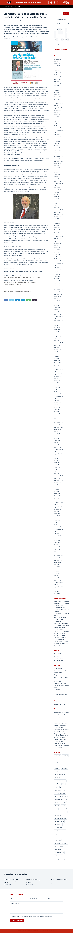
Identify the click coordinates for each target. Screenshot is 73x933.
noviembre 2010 (58, 476)
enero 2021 (57, 205)
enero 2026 (57, 74)
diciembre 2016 (58, 314)
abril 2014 (56, 385)
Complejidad (57, 681)
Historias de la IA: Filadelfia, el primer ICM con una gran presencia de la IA (61, 603)
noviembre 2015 (58, 343)
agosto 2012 (57, 429)
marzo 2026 (57, 70)
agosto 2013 (57, 403)
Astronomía (57, 758)
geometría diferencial (60, 793)
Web (48, 898)
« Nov (55, 45)
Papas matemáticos (59, 646)
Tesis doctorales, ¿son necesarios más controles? (61, 745)
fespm (56, 787)
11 (59, 33)
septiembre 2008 (58, 533)
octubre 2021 (57, 185)
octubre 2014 (57, 372)
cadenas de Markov (59, 765)
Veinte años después (59, 635)
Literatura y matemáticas (61, 812)
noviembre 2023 (58, 130)
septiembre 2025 (58, 81)
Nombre (13, 898)
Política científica (62, 837)
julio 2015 (56, 352)
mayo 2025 (57, 90)
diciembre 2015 (58, 340)
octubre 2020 (57, 212)
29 (68, 39)
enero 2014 (57, 391)
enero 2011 (57, 471)
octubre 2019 (57, 238)
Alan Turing (57, 755)
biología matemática (60, 762)
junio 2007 (57, 567)
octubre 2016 (57, 318)
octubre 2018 (57, 265)
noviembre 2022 (58, 156)
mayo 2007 (57, 569)
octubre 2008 (57, 531)
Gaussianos (57, 689)
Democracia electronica (60, 683)
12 (61, 33)
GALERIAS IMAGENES (59, 704)
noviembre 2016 (58, 316)
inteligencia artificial (63, 809)
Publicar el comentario (17, 920)
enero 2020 (57, 232)
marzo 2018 (57, 281)
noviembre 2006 (58, 582)
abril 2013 (56, 411)
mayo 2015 (57, 356)
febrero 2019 (57, 256)
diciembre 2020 (58, 207)
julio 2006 (56, 591)
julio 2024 (56, 112)
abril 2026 (56, 68)
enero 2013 (57, 418)
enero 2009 (57, 524)
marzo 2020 (57, 227)
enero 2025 (57, 99)
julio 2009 (56, 511)
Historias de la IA (59, 799)
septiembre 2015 (58, 347)
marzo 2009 (57, 520)
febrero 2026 (57, 72)
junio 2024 (57, 114)
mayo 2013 (57, 409)
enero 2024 (57, 125)
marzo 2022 (57, 174)
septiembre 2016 (58, 320)
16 (55, 36)
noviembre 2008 (58, 529)
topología (57, 859)
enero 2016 (57, 338)
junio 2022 (57, 168)
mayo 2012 (57, 436)
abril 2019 (56, 252)
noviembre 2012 (58, 422)
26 (61, 39)
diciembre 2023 (58, 128)
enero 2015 (57, 365)
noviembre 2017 (58, 290)
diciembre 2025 (58, 77)
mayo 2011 (57, 462)
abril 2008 (56, 544)
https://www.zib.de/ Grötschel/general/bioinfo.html (17, 291)
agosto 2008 (57, 536)
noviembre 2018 (58, 263)
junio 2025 (57, 88)
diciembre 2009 (58, 500)
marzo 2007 (57, 573)
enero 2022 (57, 179)
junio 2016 (57, 327)
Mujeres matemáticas (60, 834)
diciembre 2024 (58, 101)
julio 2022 (56, 165)
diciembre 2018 (58, 261)
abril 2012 (56, 438)
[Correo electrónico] (34, 300)
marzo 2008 (57, 547)
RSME (56, 846)
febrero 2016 (57, 336)
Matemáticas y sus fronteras (28, 2)
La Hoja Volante (58, 658)
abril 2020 (56, 225)
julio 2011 (56, 458)
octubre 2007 (57, 558)
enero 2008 (57, 551)
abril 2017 (56, 305)
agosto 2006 (57, 589)
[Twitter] (51, 2)
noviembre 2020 (58, 210)
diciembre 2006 (58, 580)
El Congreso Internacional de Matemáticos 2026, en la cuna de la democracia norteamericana (61, 626)
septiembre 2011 (58, 454)
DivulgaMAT (57, 654)
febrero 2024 (57, 123)
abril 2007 (56, 571)
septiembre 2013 (58, 400)
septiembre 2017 (58, 294)
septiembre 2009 (58, 507)
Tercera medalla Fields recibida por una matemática (60, 619)
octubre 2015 (57, 345)
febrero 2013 (57, 416)
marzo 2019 (57, 254)
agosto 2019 (57, 243)
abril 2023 (56, 145)
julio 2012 (56, 431)
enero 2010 (57, 498)
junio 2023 (57, 141)
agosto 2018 (57, 270)
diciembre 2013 (58, 394)
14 (66, 33)
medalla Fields (58, 824)
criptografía (64, 768)
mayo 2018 (57, 276)
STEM (61, 846)
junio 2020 (57, 221)
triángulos (64, 859)
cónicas (57, 771)
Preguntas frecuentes (32, 931)
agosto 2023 (57, 137)
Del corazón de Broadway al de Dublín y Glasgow (61, 632)
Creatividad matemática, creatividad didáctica (60, 638)
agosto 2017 (57, 296)
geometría (62, 787)
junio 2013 (57, 407)
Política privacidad (43, 931)
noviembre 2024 (58, 103)
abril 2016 (56, 332)
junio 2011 (57, 460)
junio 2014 (57, 380)
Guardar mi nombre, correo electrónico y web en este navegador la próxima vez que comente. (32, 916)
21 (66, 36)
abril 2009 (56, 518)
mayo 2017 (57, 303)
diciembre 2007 (58, 553)
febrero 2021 (57, 203)
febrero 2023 (57, 150)
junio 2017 (57, 301)
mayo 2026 (57, 66)
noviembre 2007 (58, 555)
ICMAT (63, 805)
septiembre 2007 (58, 560)
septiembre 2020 (58, 214)
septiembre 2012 (58, 427)
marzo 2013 (57, 414)
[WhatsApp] (28, 300)
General (32, 20)
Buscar (66, 13)
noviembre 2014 (58, 369)
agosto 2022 (57, 163)
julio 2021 (56, 192)
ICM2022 (64, 802)
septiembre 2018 (58, 267)
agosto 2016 (57, 323)
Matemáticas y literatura (60, 818)
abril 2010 (56, 491)
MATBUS (56, 692)
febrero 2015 (57, 363)
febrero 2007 (57, 575)
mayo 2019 (57, 250)
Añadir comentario (15, 903)
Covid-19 (57, 768)
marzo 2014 (57, 387)
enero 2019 (57, 258)
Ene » (59, 45)
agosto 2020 (57, 216)
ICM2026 (57, 805)
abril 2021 (56, 199)
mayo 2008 (57, 542)
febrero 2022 (57, 176)
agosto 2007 (57, 562)
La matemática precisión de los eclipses (61, 614)
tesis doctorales (58, 855)
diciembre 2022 (58, 154)
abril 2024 (56, 119)
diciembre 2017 (58, 287)
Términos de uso (22, 931)
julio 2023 (56, 139)
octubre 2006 (57, 584)
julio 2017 (56, 298)
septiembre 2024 (58, 108)
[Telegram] (23, 300)
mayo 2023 (57, 143)
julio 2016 (56, 325)
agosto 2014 (57, 376)
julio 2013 (56, 405)
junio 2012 (57, 434)
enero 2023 (57, 152)
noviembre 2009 (58, 502)
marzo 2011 (57, 467)
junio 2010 (57, 487)
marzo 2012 (57, 440)
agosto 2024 (57, 110)
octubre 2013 (57, 398)
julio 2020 (56, 219)
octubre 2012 (57, 425)
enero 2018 (57, 285)
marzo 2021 (57, 201)
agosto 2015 (57, 349)
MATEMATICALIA (58, 660)
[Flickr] (55, 2)
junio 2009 (57, 513)
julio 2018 (56, 272)
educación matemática (60, 780)
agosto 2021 (57, 190)
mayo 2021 (57, 196)
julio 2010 (56, 485)
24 (57, 39)
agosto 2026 (57, 59)
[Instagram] (58, 2)
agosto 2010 (57, 482)
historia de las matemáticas (61, 796)
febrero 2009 (57, 522)
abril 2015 (56, 358)
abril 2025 (56, 92)
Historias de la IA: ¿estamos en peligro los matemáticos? (61, 642)
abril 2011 (56, 465)
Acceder (56, 864)
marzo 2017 (57, 307)
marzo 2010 (57, 493)
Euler (63, 784)
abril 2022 (56, 172)
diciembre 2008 (58, 527)
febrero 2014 (57, 389)
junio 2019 (57, 247)
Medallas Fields (58, 827)
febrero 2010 (57, 496)
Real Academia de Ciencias (61, 843)
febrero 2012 (57, 442)
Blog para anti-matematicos (61, 675)
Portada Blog (16, 6)
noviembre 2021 (58, 183)
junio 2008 (57, 540)
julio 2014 (56, 378)
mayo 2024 (57, 117)
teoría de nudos (58, 849)
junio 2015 (57, 354)
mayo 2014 (57, 383)
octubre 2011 (57, 451)
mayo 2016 (57, 329)
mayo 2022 (57, 170)
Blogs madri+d (8, 6)
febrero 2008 (57, 549)
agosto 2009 (57, 509)
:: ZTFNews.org (58, 668)
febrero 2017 (57, 309)
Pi (55, 837)
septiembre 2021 (58, 188)
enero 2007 (57, 578)
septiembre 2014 (58, 374)
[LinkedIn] (17, 300)
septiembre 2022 (58, 161)
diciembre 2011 (58, 447)
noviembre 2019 (58, 236)
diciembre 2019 (58, 234)
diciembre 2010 (58, 473)
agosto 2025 (57, 83)
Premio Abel (58, 840)
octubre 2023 (57, 132)
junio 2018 (57, 274)
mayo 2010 (57, 489)
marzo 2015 (57, 360)
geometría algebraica (60, 790)
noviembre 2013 (58, 396)
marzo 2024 (57, 121)
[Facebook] (48, 2)
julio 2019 (56, 245)
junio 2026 (57, 63)
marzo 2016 (57, 334)
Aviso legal (52, 931)
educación (57, 777)
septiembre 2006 (58, 587)
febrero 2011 (57, 469)
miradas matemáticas (60, 830)
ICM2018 (57, 802)
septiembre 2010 (58, 480)
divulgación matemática (60, 774)
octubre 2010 (57, 478)
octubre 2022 (57, 159)
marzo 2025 (57, 94)
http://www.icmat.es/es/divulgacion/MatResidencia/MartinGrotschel (22, 277)
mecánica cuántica (59, 821)
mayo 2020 (57, 223)
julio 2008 (56, 538)
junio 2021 (57, 194)
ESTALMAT (57, 656)
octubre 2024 (57, 105)
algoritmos (65, 755)
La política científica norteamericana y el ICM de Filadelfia (61, 609)
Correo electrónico (34, 898)
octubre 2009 (57, 505)
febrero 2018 (57, 283)
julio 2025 (56, 86)
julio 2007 (56, 564)
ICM (66, 799)
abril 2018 (56, 278)
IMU (56, 809)
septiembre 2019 (58, 241)
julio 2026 (56, 61)
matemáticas (58, 815)
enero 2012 (57, 445)
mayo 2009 (57, 516)
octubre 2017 (57, 292)
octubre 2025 (57, 79)
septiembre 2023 (58, 134)
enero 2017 (57, 312)
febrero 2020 (57, 230)
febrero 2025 (57, 97)
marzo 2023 (57, 148)
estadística (57, 784)
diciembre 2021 (58, 181)
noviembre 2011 (58, 449)
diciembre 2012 (58, 420)
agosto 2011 (57, 456)
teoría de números (59, 852)
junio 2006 (57, 593)
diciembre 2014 (58, 367)
